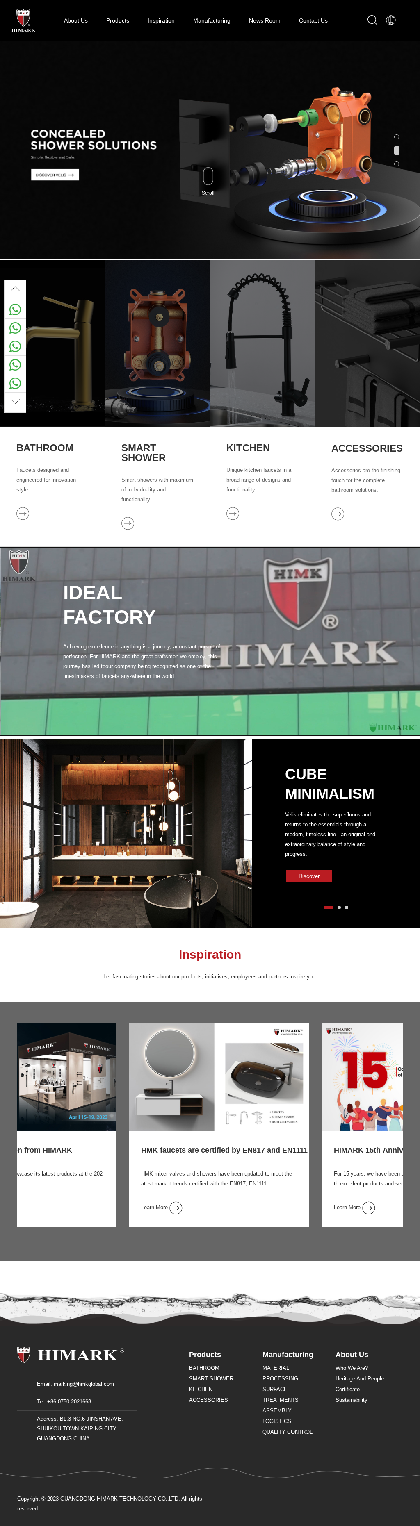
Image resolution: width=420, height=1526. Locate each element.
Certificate (348, 1389)
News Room (265, 20)
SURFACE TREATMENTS (280, 1394)
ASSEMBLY (277, 1411)
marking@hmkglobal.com (84, 1384)
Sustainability (352, 1400)
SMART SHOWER (143, 453)
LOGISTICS (276, 1421)
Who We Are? (352, 1368)
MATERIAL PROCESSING (280, 1373)
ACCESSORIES (367, 448)
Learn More (50, 1207)
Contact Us (313, 20)
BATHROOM (44, 448)
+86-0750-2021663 (69, 1402)
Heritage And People (360, 1379)
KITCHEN (248, 448)
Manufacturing (212, 20)
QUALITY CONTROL (287, 1432)
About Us (76, 20)
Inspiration (162, 20)
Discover (309, 876)
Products (118, 20)
